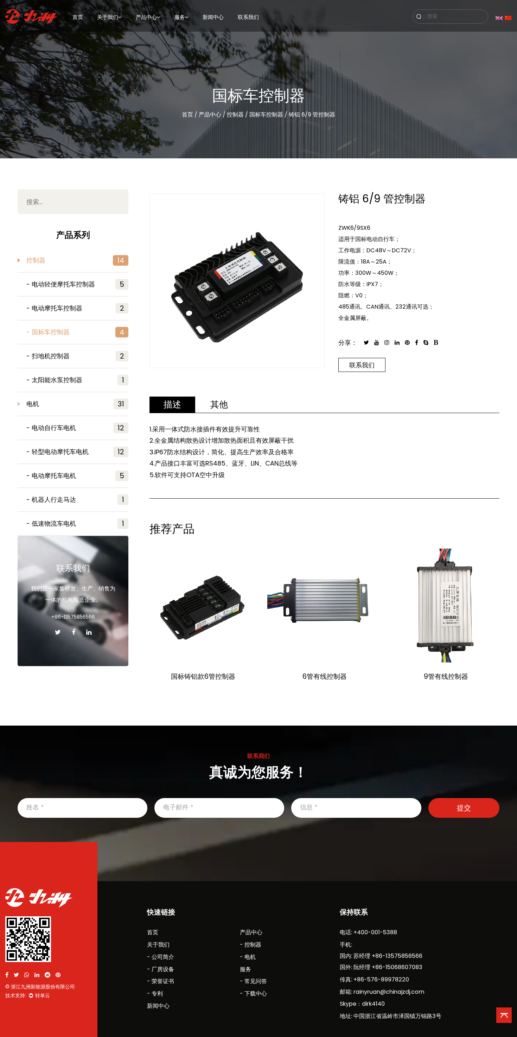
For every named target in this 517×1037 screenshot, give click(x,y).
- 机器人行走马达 (75, 500)
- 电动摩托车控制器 (75, 308)
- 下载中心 (253, 993)
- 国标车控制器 (75, 332)
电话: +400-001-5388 (368, 932)
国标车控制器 (266, 114)
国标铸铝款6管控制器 (203, 676)
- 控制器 (250, 945)
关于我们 (107, 17)
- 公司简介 (160, 957)
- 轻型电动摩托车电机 (75, 452)
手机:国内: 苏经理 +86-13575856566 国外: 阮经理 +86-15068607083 (381, 956)
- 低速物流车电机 (75, 524)
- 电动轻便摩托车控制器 (75, 284)
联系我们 (248, 17)
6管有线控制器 (324, 676)
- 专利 (155, 993)
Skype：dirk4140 (362, 1004)
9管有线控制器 (446, 676)
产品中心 (146, 17)
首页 (77, 17)
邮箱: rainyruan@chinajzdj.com (382, 992)
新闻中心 (213, 17)
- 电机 (248, 957)
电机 (140, 32)
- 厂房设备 (160, 969)
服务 (179, 17)
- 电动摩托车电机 (75, 476)
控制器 (235, 114)
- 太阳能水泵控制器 (75, 380)
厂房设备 (105, 32)
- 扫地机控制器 (75, 356)
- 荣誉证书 (160, 981)
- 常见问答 (253, 981)
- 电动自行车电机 (75, 428)
